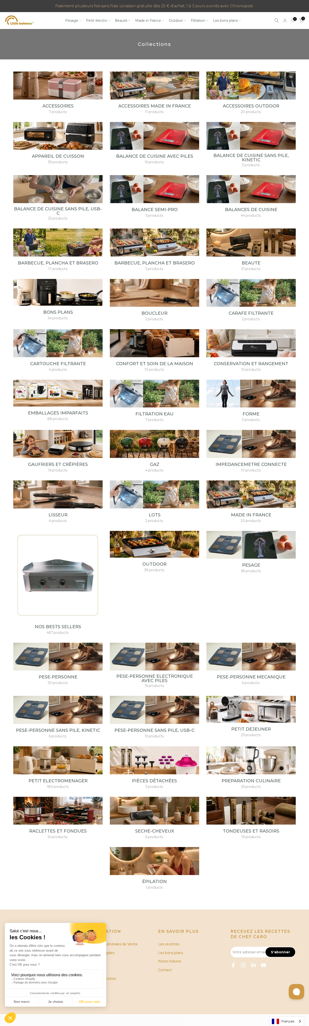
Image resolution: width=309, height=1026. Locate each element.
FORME (251, 414)
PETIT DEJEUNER (251, 729)
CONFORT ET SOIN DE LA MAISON (154, 363)
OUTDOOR (154, 564)
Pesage (71, 20)
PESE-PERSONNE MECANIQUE (251, 677)
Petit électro (96, 20)
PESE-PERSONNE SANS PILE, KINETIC (58, 730)
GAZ (154, 464)
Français (287, 1021)
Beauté (121, 20)
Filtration (198, 20)
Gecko (80, 1021)
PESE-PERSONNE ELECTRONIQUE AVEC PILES (154, 678)
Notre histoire (169, 961)
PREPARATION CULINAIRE (251, 781)
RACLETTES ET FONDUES (58, 831)
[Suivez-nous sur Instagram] (243, 965)
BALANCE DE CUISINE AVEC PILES (154, 156)
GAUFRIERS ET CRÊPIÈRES (58, 464)
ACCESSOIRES (58, 106)
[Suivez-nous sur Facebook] (233, 965)
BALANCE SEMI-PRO (155, 209)
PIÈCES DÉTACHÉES (154, 781)
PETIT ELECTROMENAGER (58, 781)
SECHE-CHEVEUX (154, 831)
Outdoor (176, 20)
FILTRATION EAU (154, 414)
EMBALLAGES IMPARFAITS (58, 413)
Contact (165, 970)
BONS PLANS (58, 312)
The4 (127, 1021)
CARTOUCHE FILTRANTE (58, 363)
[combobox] (286, 1021)
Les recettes (168, 944)
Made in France (148, 20)
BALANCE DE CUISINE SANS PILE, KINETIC (251, 157)
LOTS (155, 515)
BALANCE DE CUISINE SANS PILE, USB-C (58, 211)
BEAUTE (251, 263)
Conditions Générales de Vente (112, 944)
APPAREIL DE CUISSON (58, 156)
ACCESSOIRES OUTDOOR (251, 106)
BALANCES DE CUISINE (251, 209)
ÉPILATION (154, 881)
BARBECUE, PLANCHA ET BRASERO (58, 263)
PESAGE (251, 565)
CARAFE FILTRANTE (251, 313)
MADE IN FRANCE (251, 515)
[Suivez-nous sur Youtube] (263, 965)
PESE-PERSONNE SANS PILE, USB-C (154, 730)
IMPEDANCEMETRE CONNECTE (251, 464)
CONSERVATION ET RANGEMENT (251, 363)
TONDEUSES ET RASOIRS (251, 831)
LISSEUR (58, 515)
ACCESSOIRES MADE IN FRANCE (154, 106)
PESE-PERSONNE (58, 677)
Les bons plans (225, 20)
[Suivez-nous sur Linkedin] (253, 965)
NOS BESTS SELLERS (58, 626)
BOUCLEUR (154, 313)
